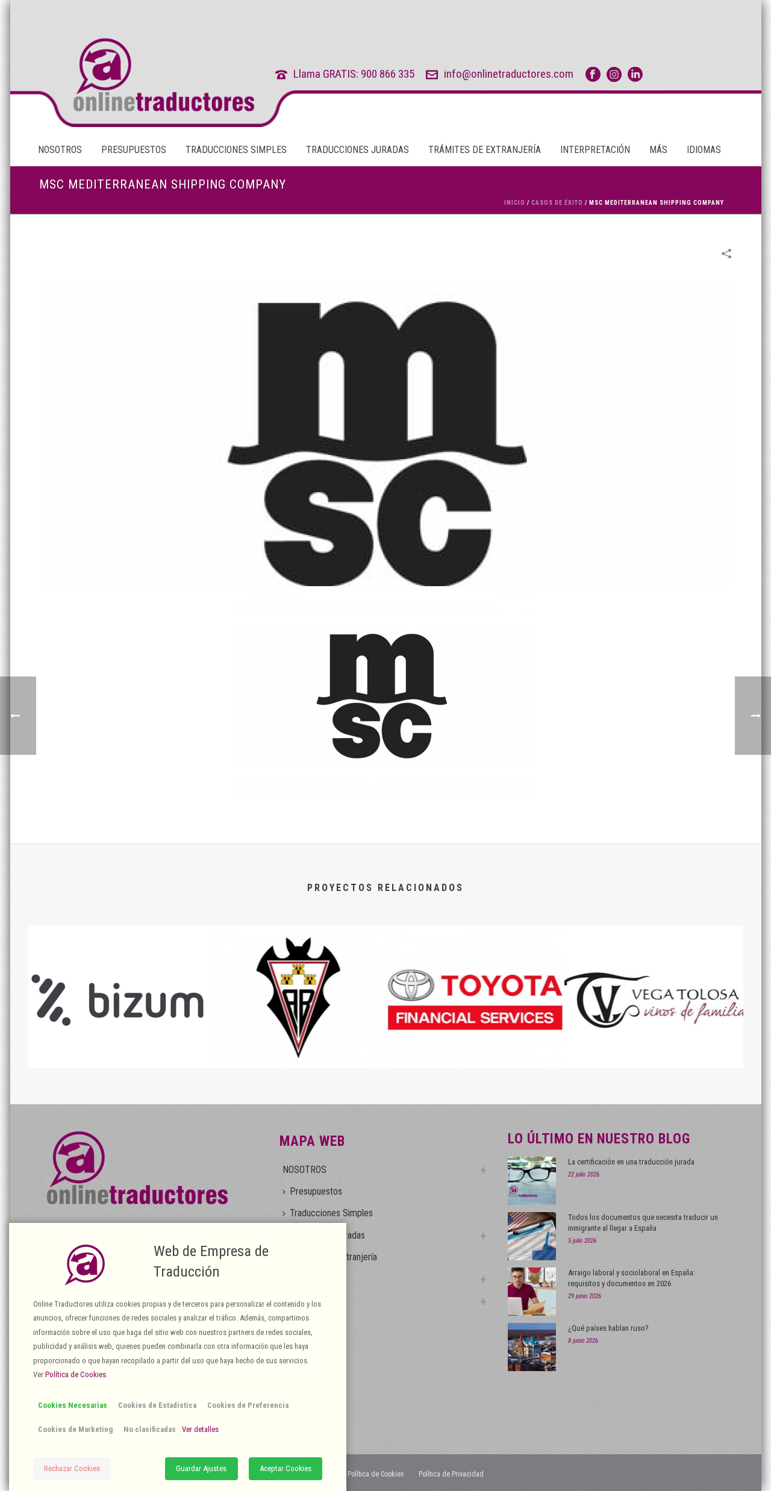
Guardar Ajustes (201, 1468)
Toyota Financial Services (475, 1037)
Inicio (514, 202)
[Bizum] (117, 974)
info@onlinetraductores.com (508, 74)
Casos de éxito (557, 202)
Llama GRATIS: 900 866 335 (353, 74)
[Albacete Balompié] (296, 974)
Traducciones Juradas (357, 149)
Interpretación (595, 149)
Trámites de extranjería (484, 149)
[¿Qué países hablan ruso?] (532, 1347)
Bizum (117, 1037)
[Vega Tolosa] (653, 974)
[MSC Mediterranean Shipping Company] (385, 434)
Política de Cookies (376, 1474)
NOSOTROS (60, 149)
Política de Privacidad (451, 1474)
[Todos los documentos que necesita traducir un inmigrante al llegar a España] (532, 1236)
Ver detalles (200, 1429)
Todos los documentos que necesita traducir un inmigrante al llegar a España (643, 1223)
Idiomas (704, 149)
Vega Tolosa (653, 1037)
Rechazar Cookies (72, 1468)
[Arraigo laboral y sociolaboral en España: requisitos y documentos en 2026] (532, 1292)
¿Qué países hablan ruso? (608, 1328)
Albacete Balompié (296, 1037)
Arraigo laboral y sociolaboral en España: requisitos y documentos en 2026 (631, 1278)
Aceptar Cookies (285, 1468)
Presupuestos (133, 149)
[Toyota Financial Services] (475, 974)
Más (658, 149)
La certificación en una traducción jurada (631, 1161)
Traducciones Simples (236, 149)
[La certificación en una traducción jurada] (532, 1181)
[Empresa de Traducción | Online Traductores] (141, 74)
